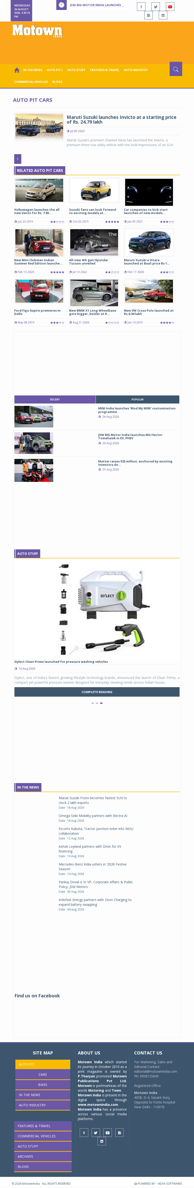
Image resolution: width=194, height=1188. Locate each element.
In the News (32, 70)
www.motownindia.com (98, 1104)
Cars (43, 1074)
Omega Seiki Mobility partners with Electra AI (93, 815)
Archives (25, 1156)
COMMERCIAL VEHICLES (31, 82)
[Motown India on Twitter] (155, 6)
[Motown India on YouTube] (170, 6)
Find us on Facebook (37, 996)
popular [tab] (138, 399)
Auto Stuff (76, 70)
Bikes (42, 1084)
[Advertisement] (98, 48)
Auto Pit (26, 1064)
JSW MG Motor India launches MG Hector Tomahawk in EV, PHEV (124, 5)
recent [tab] (55, 399)
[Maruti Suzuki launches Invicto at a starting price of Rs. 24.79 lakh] (39, 126)
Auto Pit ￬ (55, 70)
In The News (28, 787)
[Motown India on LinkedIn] (163, 15)
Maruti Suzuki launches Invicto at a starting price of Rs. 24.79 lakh (121, 119)
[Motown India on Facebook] (141, 6)
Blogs (57, 82)
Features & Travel (104, 70)
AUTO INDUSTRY (136, 70)
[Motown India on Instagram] (148, 15)
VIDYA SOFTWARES (170, 1184)
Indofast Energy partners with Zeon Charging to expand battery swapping (95, 902)
